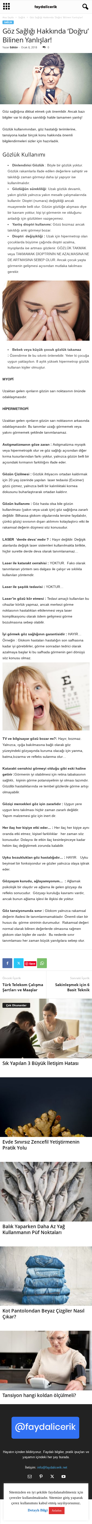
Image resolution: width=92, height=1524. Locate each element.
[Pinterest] (41, 1477)
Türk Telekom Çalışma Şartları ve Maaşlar (22, 987)
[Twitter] (19, 963)
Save (32, 963)
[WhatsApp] (42, 963)
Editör (14, 47)
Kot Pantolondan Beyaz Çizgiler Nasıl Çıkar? (43, 1314)
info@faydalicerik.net (52, 1467)
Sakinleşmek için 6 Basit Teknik (72, 987)
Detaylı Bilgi (38, 1510)
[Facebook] (7, 963)
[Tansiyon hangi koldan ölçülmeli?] (46, 1360)
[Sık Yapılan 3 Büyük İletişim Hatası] (46, 1028)
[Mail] (29, 1477)
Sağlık (21, 17)
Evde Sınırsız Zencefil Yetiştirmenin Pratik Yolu (40, 1145)
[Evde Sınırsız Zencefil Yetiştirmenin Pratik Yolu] (46, 1107)
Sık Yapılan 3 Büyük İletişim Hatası (40, 1063)
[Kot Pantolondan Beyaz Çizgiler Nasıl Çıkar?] (46, 1276)
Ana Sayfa (8, 17)
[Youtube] (63, 1477)
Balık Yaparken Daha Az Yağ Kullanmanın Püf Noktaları (33, 1229)
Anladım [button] (57, 1510)
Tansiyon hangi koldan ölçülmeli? (39, 1395)
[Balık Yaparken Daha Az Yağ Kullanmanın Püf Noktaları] (46, 1192)
